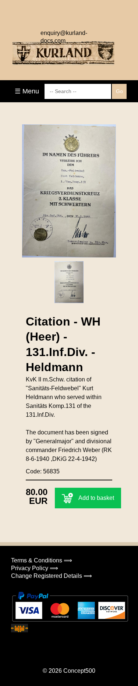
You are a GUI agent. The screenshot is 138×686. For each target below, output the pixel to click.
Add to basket (96, 498)
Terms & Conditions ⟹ (41, 560)
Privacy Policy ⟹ (34, 568)
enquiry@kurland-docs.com (63, 35)
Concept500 (79, 671)
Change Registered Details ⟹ (51, 576)
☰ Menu (27, 91)
